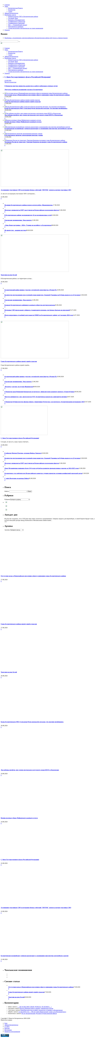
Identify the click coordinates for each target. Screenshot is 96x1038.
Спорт (10, 11)
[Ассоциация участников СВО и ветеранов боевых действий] (35, 186)
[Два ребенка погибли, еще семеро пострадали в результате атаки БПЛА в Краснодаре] (32, 113)
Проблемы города (10, 15)
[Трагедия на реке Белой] (35, 271)
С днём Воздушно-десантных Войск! (16, 478)
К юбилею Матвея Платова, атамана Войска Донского (22, 453)
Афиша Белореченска (11, 13)
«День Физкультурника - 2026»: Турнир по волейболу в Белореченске (27, 225)
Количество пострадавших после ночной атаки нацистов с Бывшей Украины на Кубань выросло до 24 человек (42, 295)
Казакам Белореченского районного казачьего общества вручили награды (29, 305)
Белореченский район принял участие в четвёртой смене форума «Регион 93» (30, 290)
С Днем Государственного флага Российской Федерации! (20, 438)
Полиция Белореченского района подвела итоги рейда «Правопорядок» (28, 205)
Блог (6, 1023)
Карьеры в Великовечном (16, 20)
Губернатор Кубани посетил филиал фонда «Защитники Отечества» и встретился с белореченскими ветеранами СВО (44, 402)
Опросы (7, 30)
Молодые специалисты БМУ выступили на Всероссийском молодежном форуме (31, 210)
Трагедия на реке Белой (9, 275)
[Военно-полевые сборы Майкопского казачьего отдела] (22, 120)
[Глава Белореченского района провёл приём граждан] (22, 100)
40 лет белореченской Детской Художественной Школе (39, 1013)
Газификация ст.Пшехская (16, 21)
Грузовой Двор (13, 18)
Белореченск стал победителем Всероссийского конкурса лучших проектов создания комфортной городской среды (43, 473)
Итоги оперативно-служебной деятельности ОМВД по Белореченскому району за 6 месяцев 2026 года (38, 315)
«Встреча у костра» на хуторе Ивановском (18, 386)
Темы (6, 6)
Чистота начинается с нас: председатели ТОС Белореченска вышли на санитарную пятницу (35, 397)
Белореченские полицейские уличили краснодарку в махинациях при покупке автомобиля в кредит (38, 128)
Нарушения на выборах (15, 26)
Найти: (6, 491)
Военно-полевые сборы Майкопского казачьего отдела (22, 122)
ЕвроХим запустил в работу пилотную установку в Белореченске (42, 1010)
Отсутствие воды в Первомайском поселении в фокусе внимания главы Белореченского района (37, 95)
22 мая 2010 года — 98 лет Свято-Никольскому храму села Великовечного (42, 1012)
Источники (8, 1030)
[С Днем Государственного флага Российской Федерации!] (24, 434)
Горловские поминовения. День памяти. (18, 220)
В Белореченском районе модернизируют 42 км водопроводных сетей (27, 215)
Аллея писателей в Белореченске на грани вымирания (25, 28)
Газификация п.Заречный (16, 23)
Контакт (7, 1028)
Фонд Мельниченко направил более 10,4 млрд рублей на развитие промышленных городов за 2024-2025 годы (41, 468)
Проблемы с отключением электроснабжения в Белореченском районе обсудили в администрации (36, 38)
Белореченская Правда (15, 8)
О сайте (6, 1026)
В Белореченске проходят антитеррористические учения (23, 135)
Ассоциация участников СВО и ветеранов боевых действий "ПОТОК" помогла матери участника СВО (36, 190)
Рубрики (7, 499)
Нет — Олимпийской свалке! (17, 25)
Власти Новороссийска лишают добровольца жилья (36, 1008)
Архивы (7, 530)
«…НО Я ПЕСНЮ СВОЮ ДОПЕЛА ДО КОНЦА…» (34, 1007)
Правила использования (12, 1031)
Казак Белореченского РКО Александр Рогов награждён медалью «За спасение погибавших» (36, 108)
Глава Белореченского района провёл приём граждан (22, 101)
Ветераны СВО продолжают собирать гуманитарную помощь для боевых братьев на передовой (37, 310)
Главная (7, 5)
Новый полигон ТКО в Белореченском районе (23, 16)
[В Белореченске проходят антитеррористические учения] (23, 133)
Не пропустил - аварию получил (15, 230)
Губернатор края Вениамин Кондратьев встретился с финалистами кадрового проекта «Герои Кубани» (39, 391)
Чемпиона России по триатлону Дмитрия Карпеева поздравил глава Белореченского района (35, 142)
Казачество (11, 10)
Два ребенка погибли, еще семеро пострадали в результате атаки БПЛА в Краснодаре (33, 115)
